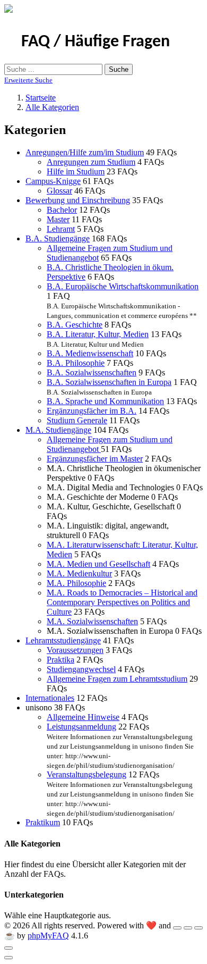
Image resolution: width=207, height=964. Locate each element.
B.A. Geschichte (74, 324)
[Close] (8, 948)
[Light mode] (177, 927)
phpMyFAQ (48, 935)
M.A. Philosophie (76, 583)
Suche (118, 69)
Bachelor (62, 209)
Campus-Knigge (53, 181)
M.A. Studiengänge (58, 429)
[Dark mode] (188, 927)
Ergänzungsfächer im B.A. (91, 410)
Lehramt (61, 228)
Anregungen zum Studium (91, 161)
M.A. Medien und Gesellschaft (98, 563)
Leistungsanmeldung (81, 726)
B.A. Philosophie (76, 362)
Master (58, 219)
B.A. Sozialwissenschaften (91, 372)
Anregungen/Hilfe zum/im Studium (84, 152)
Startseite (40, 97)
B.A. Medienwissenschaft (90, 353)
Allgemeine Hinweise (83, 717)
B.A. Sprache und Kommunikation (105, 401)
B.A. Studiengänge (57, 238)
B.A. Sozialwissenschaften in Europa (109, 382)
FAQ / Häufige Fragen (95, 42)
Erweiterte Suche (28, 80)
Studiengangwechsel (81, 669)
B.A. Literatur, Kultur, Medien (98, 334)
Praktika (60, 659)
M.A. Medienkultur (79, 573)
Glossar (59, 190)
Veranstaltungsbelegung (86, 774)
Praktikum (42, 822)
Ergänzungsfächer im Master (95, 458)
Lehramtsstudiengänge (63, 640)
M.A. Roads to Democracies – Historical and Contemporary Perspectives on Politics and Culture (122, 602)
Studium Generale (77, 420)
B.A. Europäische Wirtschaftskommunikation (123, 286)
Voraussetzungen (75, 650)
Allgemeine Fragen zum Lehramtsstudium (117, 678)
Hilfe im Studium (76, 171)
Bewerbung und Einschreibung (77, 200)
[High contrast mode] (198, 927)
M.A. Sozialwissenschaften (92, 621)
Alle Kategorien (52, 107)
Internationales (49, 697)
